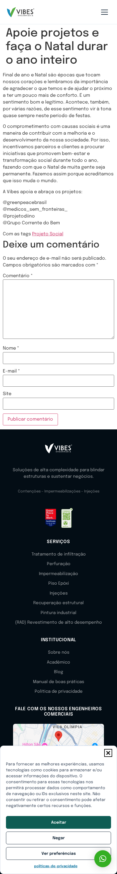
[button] (108, 753)
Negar (59, 838)
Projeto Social (47, 234)
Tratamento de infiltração (59, 554)
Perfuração (58, 564)
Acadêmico (58, 662)
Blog (58, 672)
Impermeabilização (58, 574)
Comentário (18, 276)
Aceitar (58, 823)
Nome (11, 348)
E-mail (11, 371)
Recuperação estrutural (58, 603)
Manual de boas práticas (58, 682)
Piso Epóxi (58, 583)
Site (7, 394)
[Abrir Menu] (104, 12)
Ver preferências (58, 854)
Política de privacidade (59, 691)
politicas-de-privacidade (56, 866)
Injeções (59, 593)
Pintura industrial (58, 613)
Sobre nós (58, 652)
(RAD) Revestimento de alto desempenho (58, 622)
